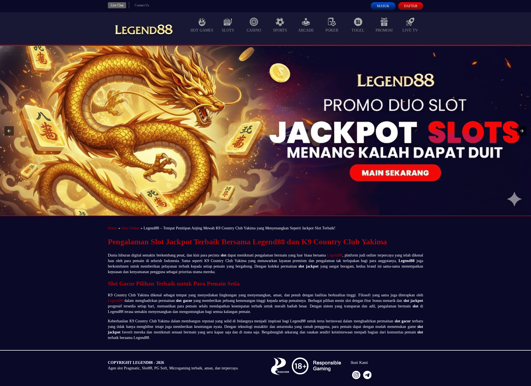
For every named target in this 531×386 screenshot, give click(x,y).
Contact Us (142, 5)
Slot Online (130, 228)
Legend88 (334, 255)
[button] (9, 131)
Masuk (383, 6)
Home (112, 228)
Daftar (410, 6)
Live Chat (117, 5)
